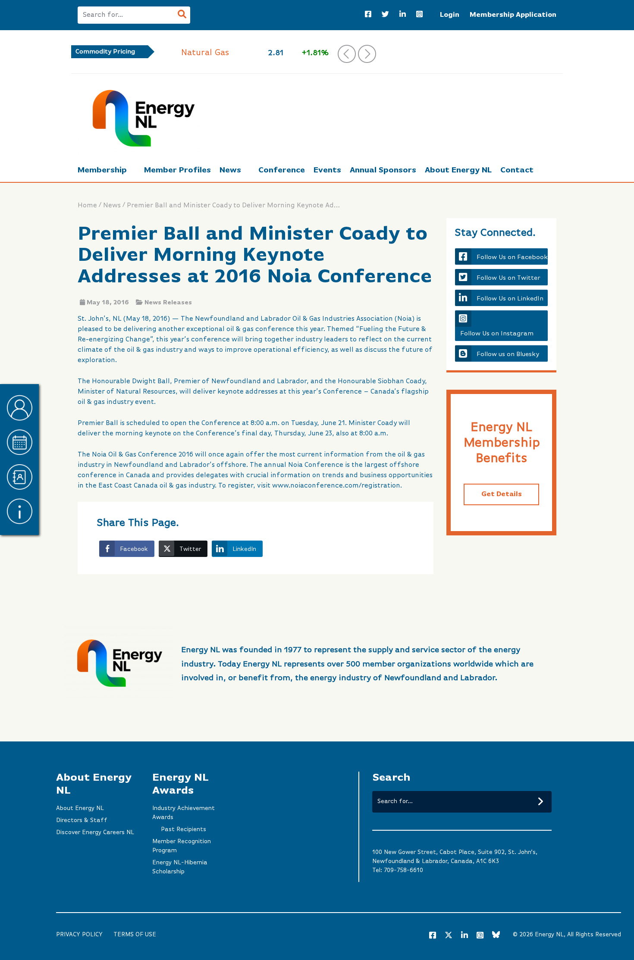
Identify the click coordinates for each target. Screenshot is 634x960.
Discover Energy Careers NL (95, 832)
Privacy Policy (79, 935)
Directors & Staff (81, 820)
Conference (281, 170)
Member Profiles (177, 170)
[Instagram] (419, 15)
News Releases (168, 303)
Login (449, 15)
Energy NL (549, 935)
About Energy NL (458, 170)
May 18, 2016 (108, 303)
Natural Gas (205, 52)
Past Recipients (183, 829)
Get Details (501, 494)
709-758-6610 (403, 870)
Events (327, 170)
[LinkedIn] (402, 15)
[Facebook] (368, 15)
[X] (448, 937)
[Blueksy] (496, 936)
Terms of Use (134, 935)
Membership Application (513, 15)
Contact (517, 170)
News (230, 170)
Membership (102, 170)
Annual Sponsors (383, 170)
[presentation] (347, 54)
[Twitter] (385, 15)
